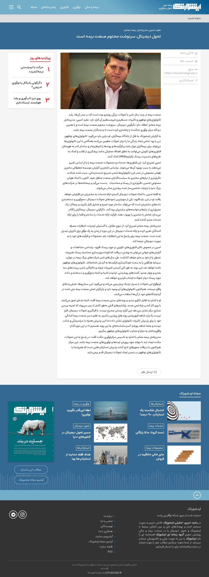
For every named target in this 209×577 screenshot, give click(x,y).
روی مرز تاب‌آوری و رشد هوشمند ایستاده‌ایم (27, 100)
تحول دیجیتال (81, 426)
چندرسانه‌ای (48, 7)
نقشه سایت (106, 546)
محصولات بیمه (154, 448)
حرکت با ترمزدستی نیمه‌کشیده (32, 69)
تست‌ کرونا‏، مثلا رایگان (150, 432)
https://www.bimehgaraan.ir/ (181, 73)
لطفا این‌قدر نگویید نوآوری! (79, 412)
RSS (110, 551)
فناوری (64, 7)
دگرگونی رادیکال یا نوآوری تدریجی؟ (27, 85)
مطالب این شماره (31, 469)
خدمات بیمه (156, 426)
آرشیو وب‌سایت (104, 536)
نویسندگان (107, 526)
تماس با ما (107, 521)
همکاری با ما (106, 531)
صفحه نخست (194, 18)
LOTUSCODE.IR (113, 573)
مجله (34, 7)
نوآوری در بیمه (81, 404)
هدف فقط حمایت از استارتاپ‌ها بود (78, 456)
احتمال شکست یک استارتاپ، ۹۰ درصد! (152, 412)
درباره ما (108, 516)
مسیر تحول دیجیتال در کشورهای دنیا (76, 434)
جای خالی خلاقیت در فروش (151, 456)
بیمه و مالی (92, 7)
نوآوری (77, 7)
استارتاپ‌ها (157, 404)
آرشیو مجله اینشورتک (31, 479)
